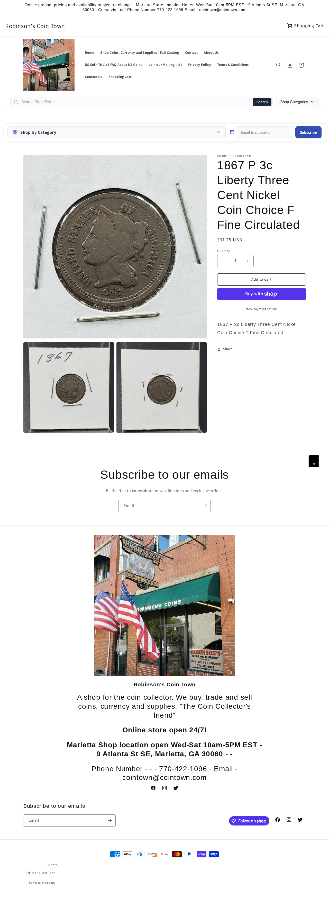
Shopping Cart (309, 26)
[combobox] (135, 102)
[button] (278, 65)
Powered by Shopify (42, 882)
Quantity (223, 250)
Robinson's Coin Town (35, 26)
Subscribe (308, 132)
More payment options (261, 309)
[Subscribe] (205, 506)
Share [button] (228, 349)
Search (262, 102)
